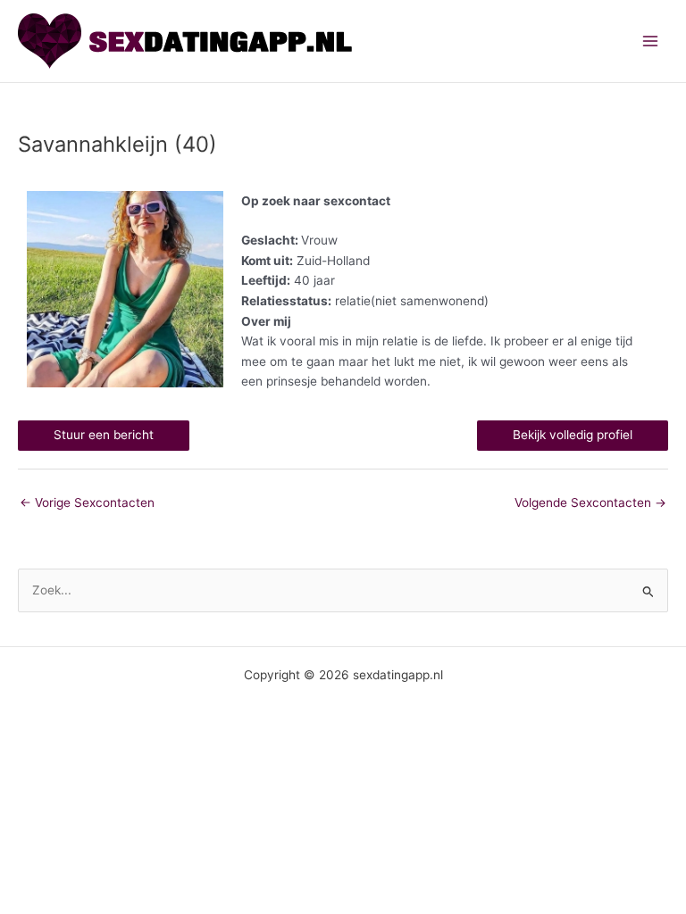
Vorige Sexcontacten (87, 502)
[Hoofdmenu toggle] (650, 41)
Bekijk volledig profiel (572, 435)
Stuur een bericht (104, 435)
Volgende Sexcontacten (590, 502)
